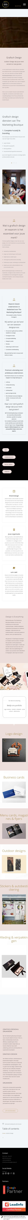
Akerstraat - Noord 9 (7, 1138)
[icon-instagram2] (14, 1155)
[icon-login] (6, 1155)
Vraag (17, 425)
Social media (8, 464)
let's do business (10, 1092)
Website (7, 471)
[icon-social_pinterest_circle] (8, 1155)
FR (18, 6)
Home (3, 1115)
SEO (6, 450)
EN (17, 6)
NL (15, 6)
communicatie (9, 457)
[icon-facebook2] (11, 1155)
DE (20, 6)
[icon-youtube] (3, 1155)
